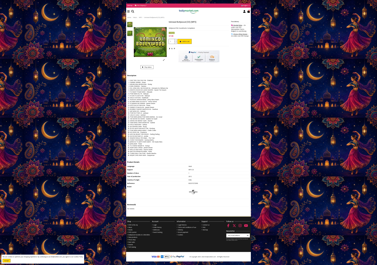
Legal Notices (182, 225)
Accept (6, 261)
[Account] (244, 11)
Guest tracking (157, 232)
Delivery (180, 230)
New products (132, 237)
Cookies (180, 235)
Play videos (148, 67)
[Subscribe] (248, 235)
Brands (130, 244)
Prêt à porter (132, 232)
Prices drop (132, 240)
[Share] (169, 49)
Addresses (156, 230)
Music (130, 227)
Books (130, 230)
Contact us (206, 225)
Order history (157, 227)
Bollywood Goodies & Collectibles (139, 235)
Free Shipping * (141, 5)
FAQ (204, 227)
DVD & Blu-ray (133, 225)
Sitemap (129, 5)
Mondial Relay (237, 25)
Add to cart (185, 41)
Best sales (131, 242)
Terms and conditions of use (187, 227)
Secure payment (183, 232)
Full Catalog (132, 247)
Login (155, 225)
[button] (128, 11)
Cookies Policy (78, 257)
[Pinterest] (174, 49)
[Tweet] (172, 49)
